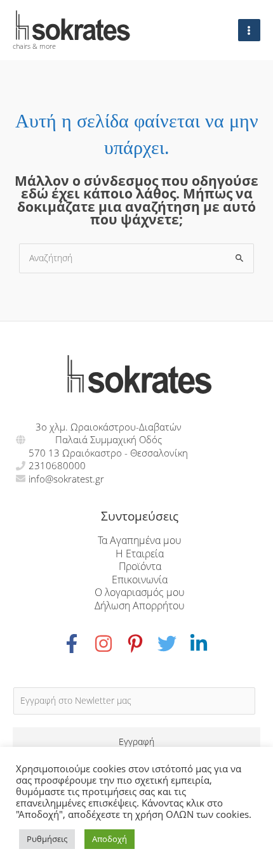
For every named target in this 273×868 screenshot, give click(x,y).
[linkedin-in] (200, 643)
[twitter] (173, 643)
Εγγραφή (136, 741)
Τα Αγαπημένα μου (140, 540)
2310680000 (57, 465)
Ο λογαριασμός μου (140, 592)
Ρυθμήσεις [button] (47, 839)
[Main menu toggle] (249, 30)
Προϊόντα (140, 566)
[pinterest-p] (141, 643)
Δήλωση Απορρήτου (140, 605)
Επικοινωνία (140, 579)
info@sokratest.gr (66, 478)
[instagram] (110, 643)
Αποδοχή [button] (109, 839)
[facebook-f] (78, 643)
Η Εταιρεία (140, 553)
